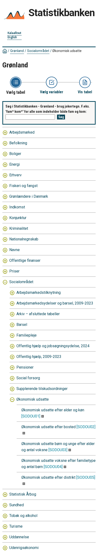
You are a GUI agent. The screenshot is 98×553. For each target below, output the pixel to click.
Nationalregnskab (23, 239)
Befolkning (18, 143)
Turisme (16, 526)
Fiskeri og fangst (23, 185)
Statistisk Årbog (22, 494)
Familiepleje (26, 335)
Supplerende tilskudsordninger (42, 388)
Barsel (21, 324)
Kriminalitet (18, 228)
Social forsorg (28, 378)
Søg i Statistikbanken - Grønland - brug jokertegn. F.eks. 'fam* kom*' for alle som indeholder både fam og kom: (47, 109)
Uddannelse (19, 537)
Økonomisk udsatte (32, 399)
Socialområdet (38, 51)
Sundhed (16, 505)
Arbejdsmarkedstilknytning (38, 292)
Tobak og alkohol (23, 515)
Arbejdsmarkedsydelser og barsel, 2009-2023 (54, 303)
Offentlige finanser (24, 260)
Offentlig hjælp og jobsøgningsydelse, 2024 (52, 346)
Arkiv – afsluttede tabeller (38, 314)
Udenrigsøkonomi (24, 547)
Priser (14, 271)
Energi (14, 164)
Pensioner (25, 367)
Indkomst (17, 207)
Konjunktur (17, 218)
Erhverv (15, 175)
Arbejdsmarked (21, 132)
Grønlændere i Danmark (28, 196)
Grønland (17, 51)
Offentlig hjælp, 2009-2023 (38, 356)
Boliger (15, 153)
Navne (14, 250)
